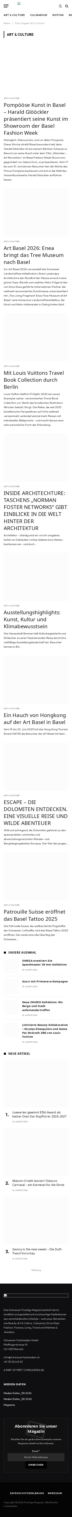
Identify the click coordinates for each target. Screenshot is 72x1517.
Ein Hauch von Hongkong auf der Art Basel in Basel (35, 718)
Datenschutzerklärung (27, 1493)
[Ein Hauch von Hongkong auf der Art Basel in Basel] (36, 680)
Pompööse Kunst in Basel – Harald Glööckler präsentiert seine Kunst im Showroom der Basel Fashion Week (36, 118)
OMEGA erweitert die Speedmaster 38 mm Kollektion (44, 962)
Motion (58, 15)
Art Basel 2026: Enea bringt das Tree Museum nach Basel (34, 254)
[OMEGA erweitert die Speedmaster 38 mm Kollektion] (11, 965)
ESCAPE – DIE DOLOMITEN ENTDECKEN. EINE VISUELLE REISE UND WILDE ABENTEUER (36, 812)
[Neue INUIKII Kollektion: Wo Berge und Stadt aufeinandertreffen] (11, 1007)
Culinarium (38, 15)
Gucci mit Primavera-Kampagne (45, 981)
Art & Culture (14, 15)
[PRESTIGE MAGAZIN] (36, 6)
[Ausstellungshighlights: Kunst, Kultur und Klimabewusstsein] (36, 577)
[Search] (66, 6)
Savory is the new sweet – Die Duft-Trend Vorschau (37, 1251)
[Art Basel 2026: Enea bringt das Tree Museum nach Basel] (36, 212)
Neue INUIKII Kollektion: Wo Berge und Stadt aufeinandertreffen (42, 1006)
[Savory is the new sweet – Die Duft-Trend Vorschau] (36, 1221)
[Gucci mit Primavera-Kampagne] (11, 986)
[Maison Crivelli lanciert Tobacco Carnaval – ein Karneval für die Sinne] (36, 1152)
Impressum (55, 1493)
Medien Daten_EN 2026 (18, 1393)
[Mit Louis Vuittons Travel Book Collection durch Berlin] (36, 337)
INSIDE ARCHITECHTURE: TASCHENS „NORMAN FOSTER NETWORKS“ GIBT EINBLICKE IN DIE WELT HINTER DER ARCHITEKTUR (35, 510)
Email (36, 1451)
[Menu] (6, 6)
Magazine (9, 1405)
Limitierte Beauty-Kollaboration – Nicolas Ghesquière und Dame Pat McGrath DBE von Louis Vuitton (45, 1030)
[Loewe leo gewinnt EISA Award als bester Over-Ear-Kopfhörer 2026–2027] (36, 1083)
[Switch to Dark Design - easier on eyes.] (60, 6)
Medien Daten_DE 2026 (18, 1399)
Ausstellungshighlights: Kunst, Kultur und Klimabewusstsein (32, 619)
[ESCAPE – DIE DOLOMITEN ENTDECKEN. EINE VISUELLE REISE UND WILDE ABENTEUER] (36, 767)
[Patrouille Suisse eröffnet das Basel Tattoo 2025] (36, 876)
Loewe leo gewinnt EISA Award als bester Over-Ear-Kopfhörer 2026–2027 (39, 1114)
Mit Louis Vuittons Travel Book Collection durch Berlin (34, 379)
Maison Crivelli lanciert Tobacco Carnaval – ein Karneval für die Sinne (38, 1183)
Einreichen (36, 1464)
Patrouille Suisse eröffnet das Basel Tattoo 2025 (34, 915)
